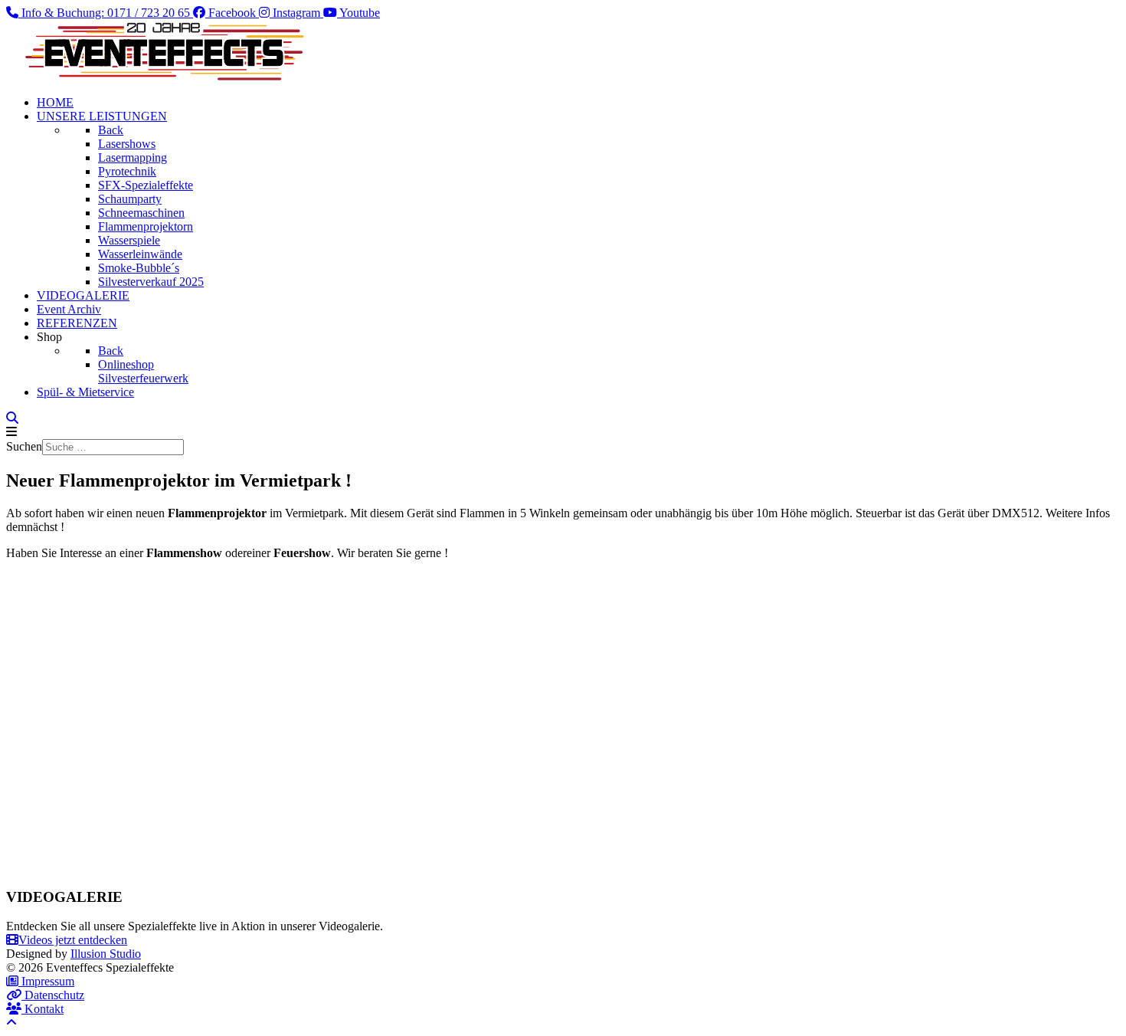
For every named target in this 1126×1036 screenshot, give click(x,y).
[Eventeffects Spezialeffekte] (159, 76)
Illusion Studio (105, 953)
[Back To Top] (11, 1022)
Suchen (24, 446)
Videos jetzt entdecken (72, 939)
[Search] (12, 418)
